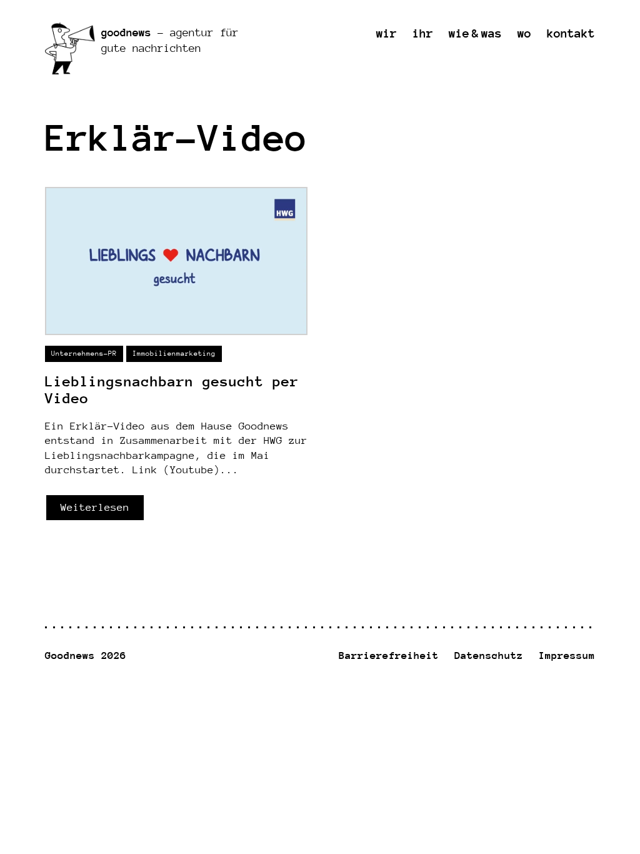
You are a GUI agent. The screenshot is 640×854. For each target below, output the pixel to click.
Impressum (567, 655)
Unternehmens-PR (84, 353)
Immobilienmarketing (174, 353)
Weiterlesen (95, 507)
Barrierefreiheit (389, 655)
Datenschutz (488, 655)
